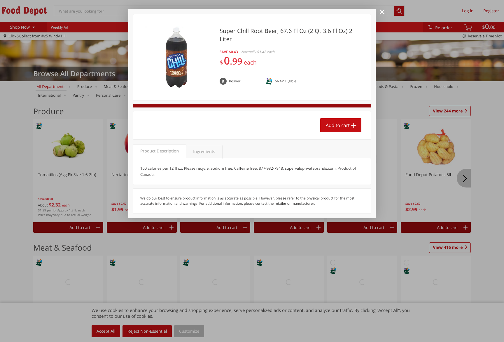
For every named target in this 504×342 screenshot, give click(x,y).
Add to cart (338, 125)
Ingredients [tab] (204, 151)
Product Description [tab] (159, 151)
